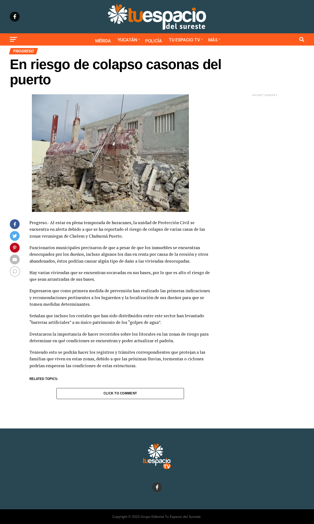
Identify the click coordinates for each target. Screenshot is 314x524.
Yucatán (127, 39)
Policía (153, 40)
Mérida (103, 40)
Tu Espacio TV (184, 39)
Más (213, 39)
